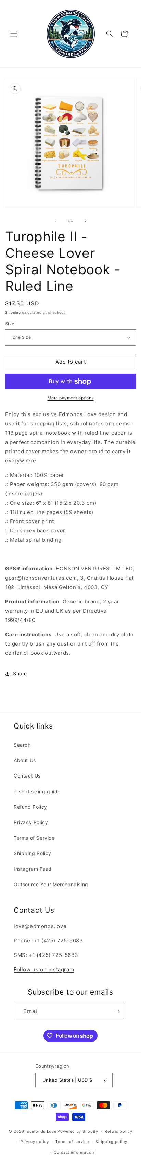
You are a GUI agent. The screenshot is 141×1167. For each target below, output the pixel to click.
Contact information (74, 1152)
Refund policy (118, 1131)
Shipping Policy (32, 853)
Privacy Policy (31, 822)
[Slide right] (85, 220)
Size (10, 323)
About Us (25, 760)
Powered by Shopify (77, 1131)
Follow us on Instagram (44, 969)
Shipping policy (111, 1141)
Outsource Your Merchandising (51, 884)
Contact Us (27, 776)
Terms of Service (34, 838)
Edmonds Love (41, 1131)
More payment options (71, 397)
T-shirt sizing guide (37, 791)
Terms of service (72, 1141)
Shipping (13, 312)
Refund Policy (30, 807)
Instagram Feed (32, 869)
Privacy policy (35, 1141)
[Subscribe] (117, 1011)
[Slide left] (55, 220)
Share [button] (20, 673)
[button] (13, 33)
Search (22, 745)
